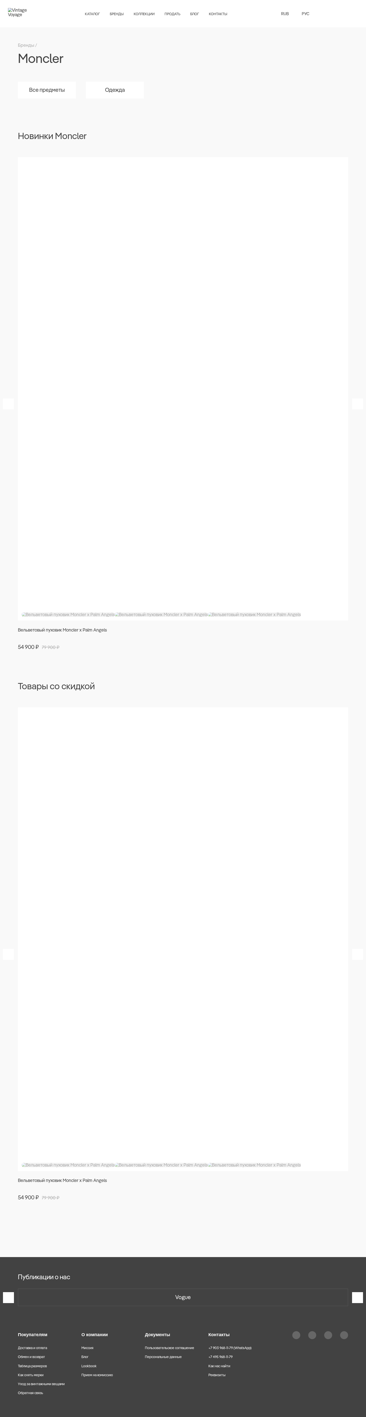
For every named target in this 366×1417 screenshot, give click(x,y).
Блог (194, 14)
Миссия (87, 1348)
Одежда (115, 89)
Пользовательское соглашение (169, 1348)
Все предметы (47, 89)
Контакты (218, 14)
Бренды (117, 14)
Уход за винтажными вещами (41, 1384)
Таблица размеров (32, 1366)
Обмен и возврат (31, 1357)
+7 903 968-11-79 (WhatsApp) (229, 1348)
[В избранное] (341, 164)
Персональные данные (163, 1357)
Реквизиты (217, 1375)
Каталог (92, 14)
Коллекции (144, 14)
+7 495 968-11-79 (220, 1357)
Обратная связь (30, 1393)
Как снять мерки (31, 1375)
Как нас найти (219, 1366)
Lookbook (89, 1366)
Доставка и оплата (32, 1348)
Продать (172, 14)
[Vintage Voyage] (19, 13)
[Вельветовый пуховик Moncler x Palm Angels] (183, 389)
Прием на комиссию (97, 1375)
